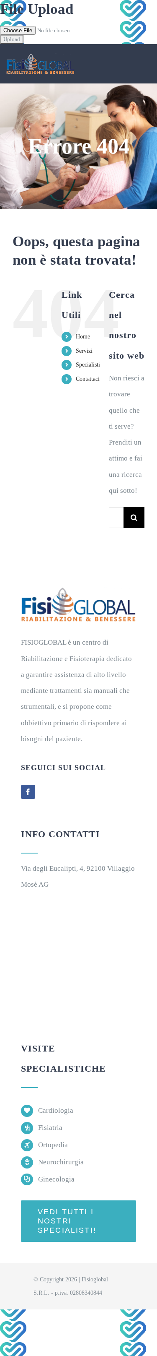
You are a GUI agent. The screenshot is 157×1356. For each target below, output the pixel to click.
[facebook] (28, 792)
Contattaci (88, 379)
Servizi (84, 351)
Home (83, 336)
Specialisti (88, 365)
